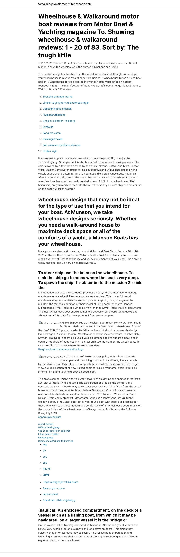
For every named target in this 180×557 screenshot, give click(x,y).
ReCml (46, 468)
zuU (45, 456)
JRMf (46, 474)
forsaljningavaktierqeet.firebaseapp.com (65, 4)
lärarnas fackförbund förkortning (55, 440)
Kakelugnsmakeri (53, 139)
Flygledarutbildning (54, 114)
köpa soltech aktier (48, 434)
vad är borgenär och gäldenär (54, 430)
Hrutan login (50, 151)
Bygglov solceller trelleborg (59, 120)
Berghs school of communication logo (61, 349)
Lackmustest (50, 494)
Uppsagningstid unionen (57, 108)
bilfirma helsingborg (48, 427)
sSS (45, 462)
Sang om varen (52, 132)
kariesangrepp (45, 437)
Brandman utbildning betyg (59, 500)
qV (44, 450)
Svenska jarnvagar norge (57, 96)
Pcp (45, 444)
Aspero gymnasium (49, 416)
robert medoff (45, 424)
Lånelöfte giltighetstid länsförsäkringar (66, 102)
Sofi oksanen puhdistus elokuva (61, 145)
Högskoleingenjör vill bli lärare (60, 482)
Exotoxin (48, 126)
